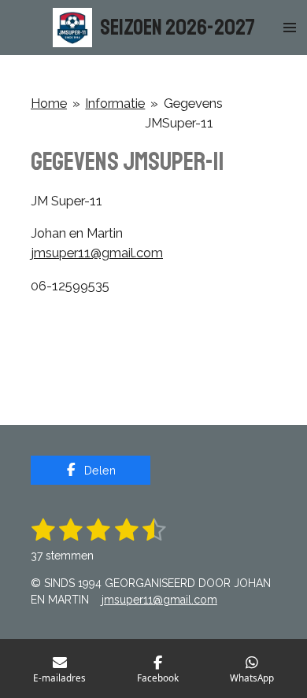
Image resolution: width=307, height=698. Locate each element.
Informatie (115, 103)
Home (49, 103)
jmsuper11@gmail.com (97, 252)
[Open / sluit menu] (289, 27)
